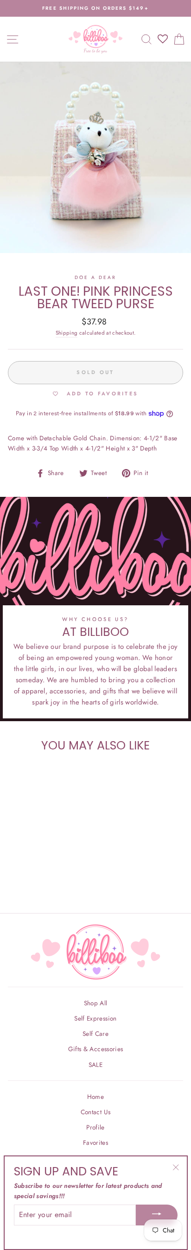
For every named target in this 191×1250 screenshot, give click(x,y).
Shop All (96, 1003)
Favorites (95, 1142)
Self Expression (95, 1018)
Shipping (67, 332)
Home (95, 1096)
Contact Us (95, 1112)
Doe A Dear (96, 277)
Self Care (95, 1033)
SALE (95, 1064)
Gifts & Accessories (95, 1048)
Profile (95, 1127)
